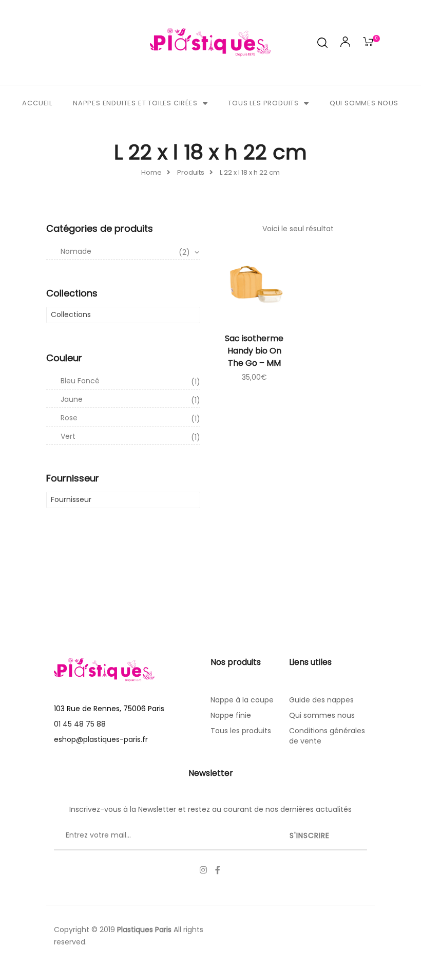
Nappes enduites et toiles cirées (135, 103)
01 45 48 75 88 (80, 724)
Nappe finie (230, 715)
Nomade (125, 251)
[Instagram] (203, 870)
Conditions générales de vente (327, 736)
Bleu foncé (130, 381)
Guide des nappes (321, 700)
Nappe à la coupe (242, 700)
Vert (130, 436)
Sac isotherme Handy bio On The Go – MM (254, 350)
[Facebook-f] (218, 870)
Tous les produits (263, 103)
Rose (130, 418)
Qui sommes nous (364, 103)
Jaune (130, 399)
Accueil (37, 103)
